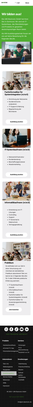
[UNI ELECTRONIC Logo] (4, 3)
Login (18, 3)
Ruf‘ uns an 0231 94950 (16, 397)
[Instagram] (6, 328)
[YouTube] (22, 328)
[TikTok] (16, 328)
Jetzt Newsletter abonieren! (16, 334)
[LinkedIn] (27, 328)
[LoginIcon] (15, 3)
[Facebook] (11, 328)
